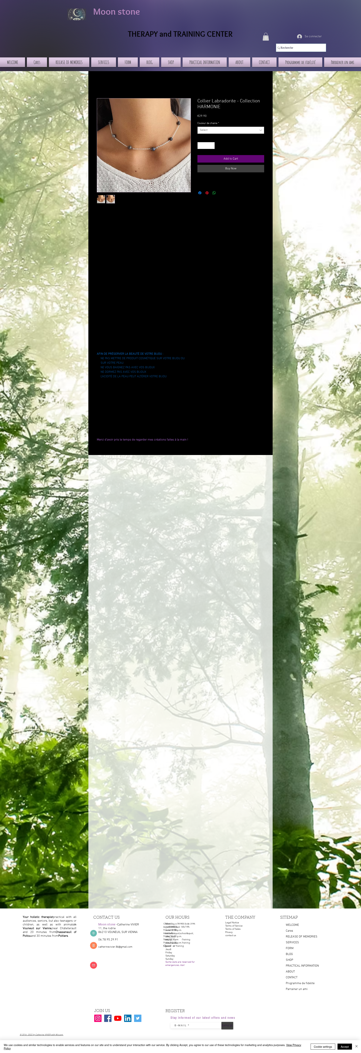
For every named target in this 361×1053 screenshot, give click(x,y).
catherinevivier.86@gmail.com (115, 947)
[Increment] (211, 145)
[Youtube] (117, 1018)
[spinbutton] (206, 145)
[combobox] (230, 130)
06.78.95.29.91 (108, 940)
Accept (345, 1046)
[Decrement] (200, 145)
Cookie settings (323, 1046)
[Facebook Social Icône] (107, 1018)
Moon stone (116, 11)
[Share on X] (221, 193)
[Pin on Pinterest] (207, 193)
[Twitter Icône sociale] (137, 1018)
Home (100, 85)
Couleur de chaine (208, 123)
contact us (230, 935)
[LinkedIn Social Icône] (127, 1018)
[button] (265, 37)
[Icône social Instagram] (98, 1018)
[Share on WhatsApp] (214, 193)
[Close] (356, 1046)
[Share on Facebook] (200, 193)
